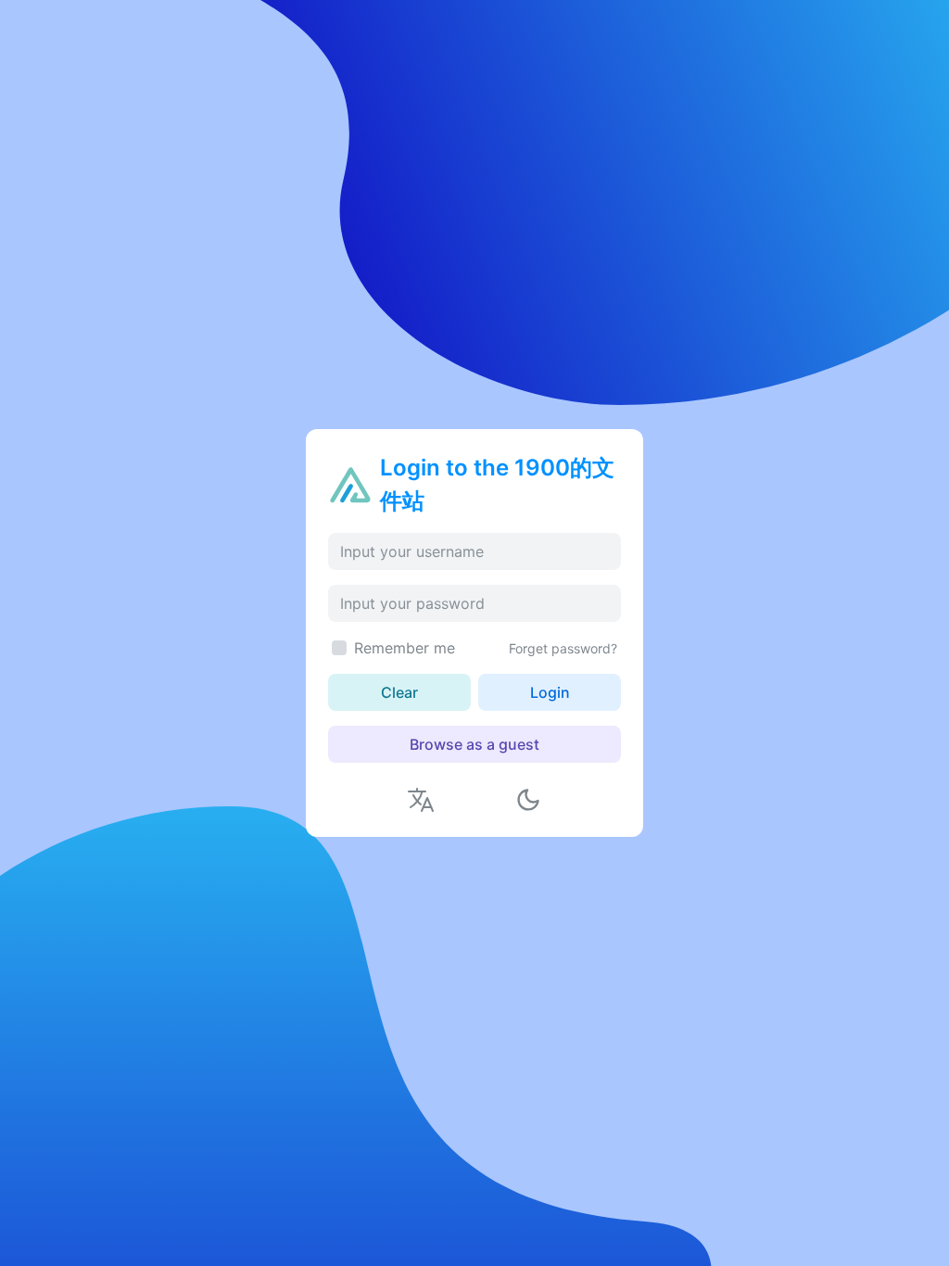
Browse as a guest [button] (474, 744)
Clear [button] (399, 692)
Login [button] (550, 692)
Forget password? (563, 648)
